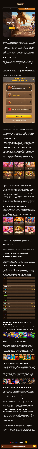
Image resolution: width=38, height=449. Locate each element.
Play (12, 27)
